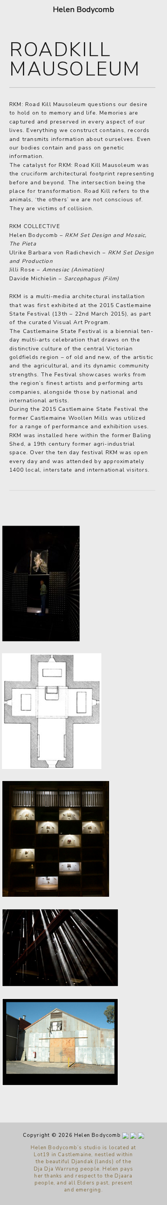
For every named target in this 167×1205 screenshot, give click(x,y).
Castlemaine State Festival (62, 331)
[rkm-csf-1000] (56, 895)
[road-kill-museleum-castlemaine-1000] (41, 640)
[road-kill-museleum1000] (60, 1084)
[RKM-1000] (60, 985)
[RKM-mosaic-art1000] (51, 767)
